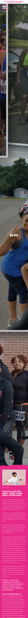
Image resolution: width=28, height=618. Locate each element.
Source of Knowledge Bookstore (11, 594)
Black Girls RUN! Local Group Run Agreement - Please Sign (14, 1)
